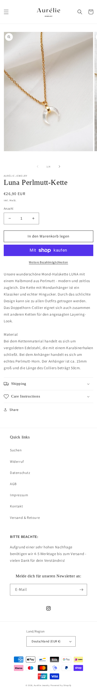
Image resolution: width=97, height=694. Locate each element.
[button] (6, 11)
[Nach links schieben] (37, 166)
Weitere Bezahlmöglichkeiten (48, 262)
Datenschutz (20, 472)
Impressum (19, 495)
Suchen (16, 450)
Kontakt (16, 506)
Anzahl (8, 208)
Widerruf (17, 461)
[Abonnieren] (81, 589)
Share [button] (14, 409)
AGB (13, 484)
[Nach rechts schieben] (59, 166)
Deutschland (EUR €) (46, 641)
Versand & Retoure (25, 517)
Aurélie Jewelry (42, 685)
